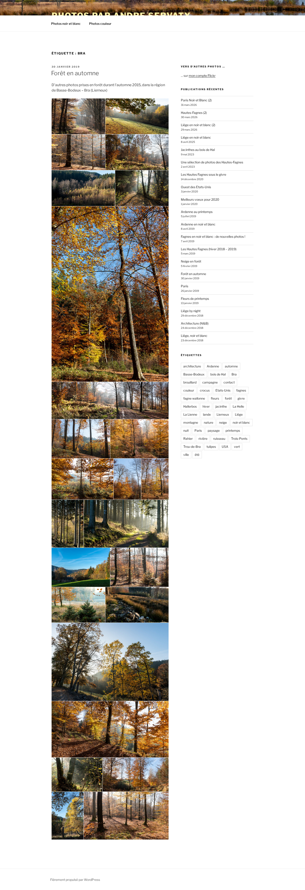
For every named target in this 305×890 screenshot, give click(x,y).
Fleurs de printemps (195, 298)
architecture (192, 366)
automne (231, 366)
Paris (184, 286)
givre (241, 398)
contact (229, 382)
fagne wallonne (194, 398)
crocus (205, 390)
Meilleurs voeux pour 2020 (200, 199)
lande (207, 414)
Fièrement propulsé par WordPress (75, 880)
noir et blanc (241, 422)
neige (223, 422)
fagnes (241, 390)
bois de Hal (218, 374)
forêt (228, 398)
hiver (206, 406)
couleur (188, 390)
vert (237, 446)
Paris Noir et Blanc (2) (196, 100)
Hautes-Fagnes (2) (194, 113)
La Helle (238, 406)
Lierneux (223, 414)
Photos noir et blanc (66, 23)
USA (225, 446)
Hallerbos (190, 406)
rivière (202, 438)
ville (186, 454)
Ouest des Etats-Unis (196, 187)
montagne (190, 422)
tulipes (211, 446)
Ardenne (213, 366)
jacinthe (221, 406)
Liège (239, 414)
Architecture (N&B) (195, 323)
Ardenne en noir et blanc (198, 224)
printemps (233, 430)
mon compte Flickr (202, 75)
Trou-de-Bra (192, 446)
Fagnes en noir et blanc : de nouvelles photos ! (213, 236)
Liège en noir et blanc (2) (198, 125)
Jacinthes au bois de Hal (198, 150)
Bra (234, 374)
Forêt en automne (75, 73)
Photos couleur (100, 23)
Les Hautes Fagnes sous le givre (203, 174)
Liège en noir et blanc (196, 137)
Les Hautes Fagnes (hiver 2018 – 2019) (208, 249)
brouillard (189, 382)
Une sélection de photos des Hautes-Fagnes (212, 162)
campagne (210, 382)
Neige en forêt (191, 261)
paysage (214, 430)
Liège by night (191, 311)
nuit (186, 430)
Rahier (188, 438)
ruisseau (219, 438)
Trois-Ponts (239, 438)
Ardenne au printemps (197, 212)
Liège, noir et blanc (194, 336)
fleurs (215, 398)
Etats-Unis (222, 390)
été (197, 454)
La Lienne (190, 414)
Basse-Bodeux (194, 374)
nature (208, 422)
